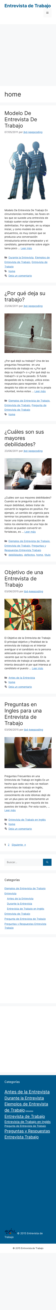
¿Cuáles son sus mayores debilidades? (24, 438)
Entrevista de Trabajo (27, 5)
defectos (29, 554)
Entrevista (10, 893)
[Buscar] (47, 862)
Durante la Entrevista (21, 257)
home (12, 271)
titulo (47, 554)
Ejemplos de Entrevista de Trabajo (29, 400)
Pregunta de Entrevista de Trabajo (25, 918)
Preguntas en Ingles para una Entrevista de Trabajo (23, 713)
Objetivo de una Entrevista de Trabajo (23, 578)
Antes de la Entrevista (22, 677)
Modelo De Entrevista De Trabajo (20, 119)
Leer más (26, 248)
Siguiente (19, 844)
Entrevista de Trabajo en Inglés (27, 819)
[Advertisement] (28, 54)
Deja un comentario (20, 275)
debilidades (16, 554)
